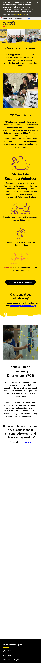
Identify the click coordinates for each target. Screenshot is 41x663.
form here (27, 442)
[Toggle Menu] (35, 24)
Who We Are (7, 651)
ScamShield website (20, 14)
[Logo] (13, 24)
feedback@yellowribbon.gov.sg (23, 306)
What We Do (8, 655)
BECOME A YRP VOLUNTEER (20, 282)
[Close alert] (38, 2)
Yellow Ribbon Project (11, 660)
